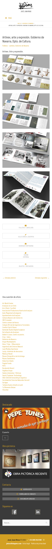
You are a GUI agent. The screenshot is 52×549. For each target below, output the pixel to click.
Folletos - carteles (8, 45)
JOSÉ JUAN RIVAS (26, 11)
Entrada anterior (9, 278)
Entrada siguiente (42, 278)
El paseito (5, 432)
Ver (5, 438)
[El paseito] (26, 427)
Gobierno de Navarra (22, 45)
